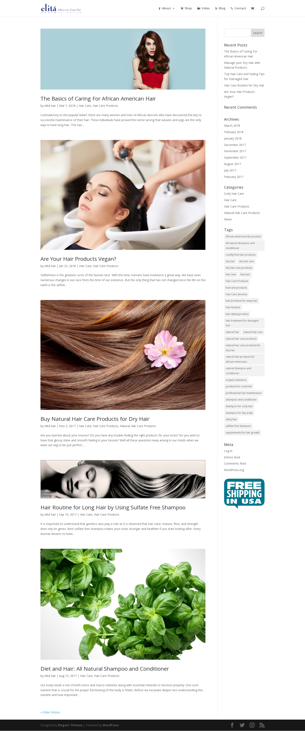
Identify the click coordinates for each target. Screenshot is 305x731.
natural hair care (253, 332)
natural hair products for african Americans (240, 359)
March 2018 (232, 126)
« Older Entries (50, 712)
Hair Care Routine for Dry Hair (244, 85)
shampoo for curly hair (239, 406)
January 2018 (233, 138)
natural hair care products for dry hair (243, 348)
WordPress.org (234, 470)
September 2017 (235, 157)
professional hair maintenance (244, 393)
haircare (245, 274)
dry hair (230, 261)
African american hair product (243, 236)
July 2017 (230, 170)
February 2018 (233, 132)
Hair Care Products (105, 106)
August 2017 (232, 164)
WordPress (111, 725)
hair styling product (237, 314)
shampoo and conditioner (241, 399)
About (166, 8)
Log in (228, 451)
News (228, 219)
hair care (231, 274)
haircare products (236, 287)
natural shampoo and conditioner (238, 371)
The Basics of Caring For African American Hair (98, 98)
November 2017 (235, 151)
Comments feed (235, 463)
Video (206, 8)
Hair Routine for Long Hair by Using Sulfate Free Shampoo (112, 507)
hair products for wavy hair (241, 300)
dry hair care (246, 261)
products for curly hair (239, 386)
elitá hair (50, 106)
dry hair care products (239, 268)
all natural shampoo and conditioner (240, 245)
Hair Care (85, 106)
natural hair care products (241, 338)
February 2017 (233, 177)
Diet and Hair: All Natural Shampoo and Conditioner (104, 668)
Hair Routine (233, 307)
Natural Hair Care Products (138, 426)
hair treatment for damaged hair (242, 323)
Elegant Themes (70, 725)
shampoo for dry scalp (239, 413)
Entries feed (232, 457)
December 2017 (235, 145)
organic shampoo (236, 380)
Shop (188, 8)
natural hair (232, 332)
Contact (240, 8)
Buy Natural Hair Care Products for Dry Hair (94, 419)
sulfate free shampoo (238, 426)
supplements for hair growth (242, 432)
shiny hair (231, 419)
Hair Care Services (236, 294)
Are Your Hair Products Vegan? (78, 258)
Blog (222, 8)
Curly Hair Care (234, 194)
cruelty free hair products (241, 254)
